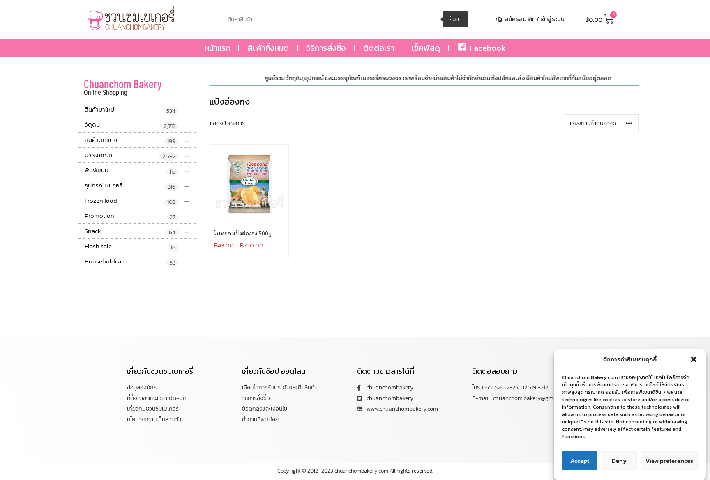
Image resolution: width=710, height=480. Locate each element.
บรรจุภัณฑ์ (137, 155)
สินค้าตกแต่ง (137, 140)
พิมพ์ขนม (137, 170)
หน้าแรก (217, 48)
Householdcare (130, 261)
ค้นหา (455, 19)
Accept (579, 460)
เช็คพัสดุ (426, 48)
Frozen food (137, 200)
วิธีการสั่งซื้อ (326, 48)
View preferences (669, 460)
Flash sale (130, 246)
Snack (137, 231)
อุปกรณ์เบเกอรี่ (137, 185)
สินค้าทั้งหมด (268, 48)
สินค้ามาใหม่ (130, 110)
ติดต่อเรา (378, 48)
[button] (693, 359)
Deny (619, 460)
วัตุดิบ (137, 125)
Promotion (130, 216)
